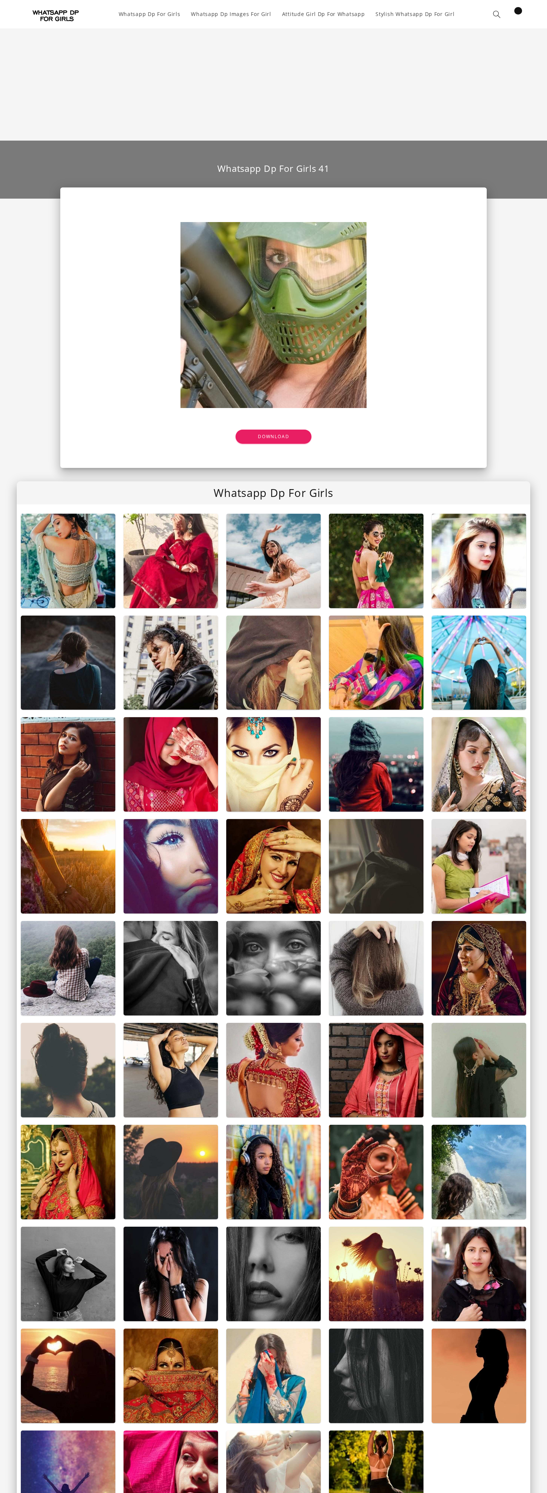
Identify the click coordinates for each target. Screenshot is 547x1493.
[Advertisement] (273, 85)
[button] (497, 14)
